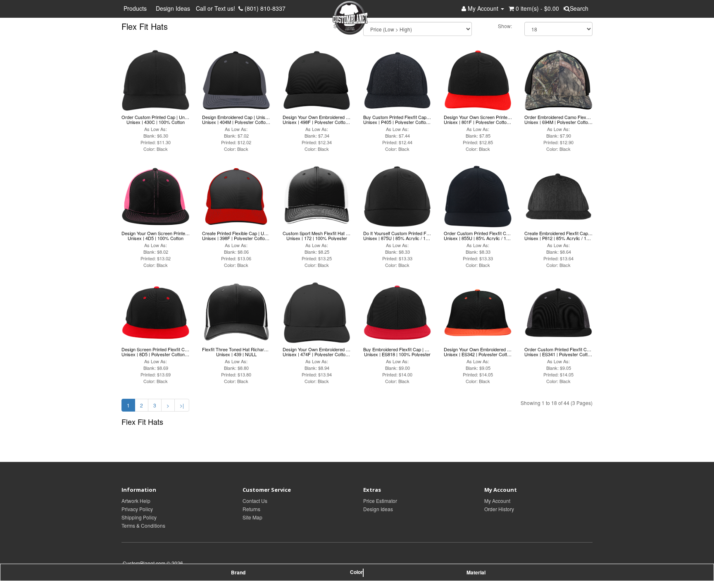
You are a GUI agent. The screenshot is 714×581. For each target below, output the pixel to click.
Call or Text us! (217, 8)
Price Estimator (380, 500)
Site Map (252, 517)
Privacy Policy (137, 508)
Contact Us (255, 500)
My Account (497, 500)
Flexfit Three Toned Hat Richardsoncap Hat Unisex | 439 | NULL (236, 352)
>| (182, 405)
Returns (251, 508)
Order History (499, 508)
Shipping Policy (139, 517)
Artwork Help (135, 500)
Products (137, 8)
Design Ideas (173, 8)
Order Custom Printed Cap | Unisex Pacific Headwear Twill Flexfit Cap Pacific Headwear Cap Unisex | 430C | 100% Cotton (155, 119)
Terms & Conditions (143, 525)
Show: (505, 25)
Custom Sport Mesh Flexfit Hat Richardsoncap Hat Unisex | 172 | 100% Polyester (317, 235)
